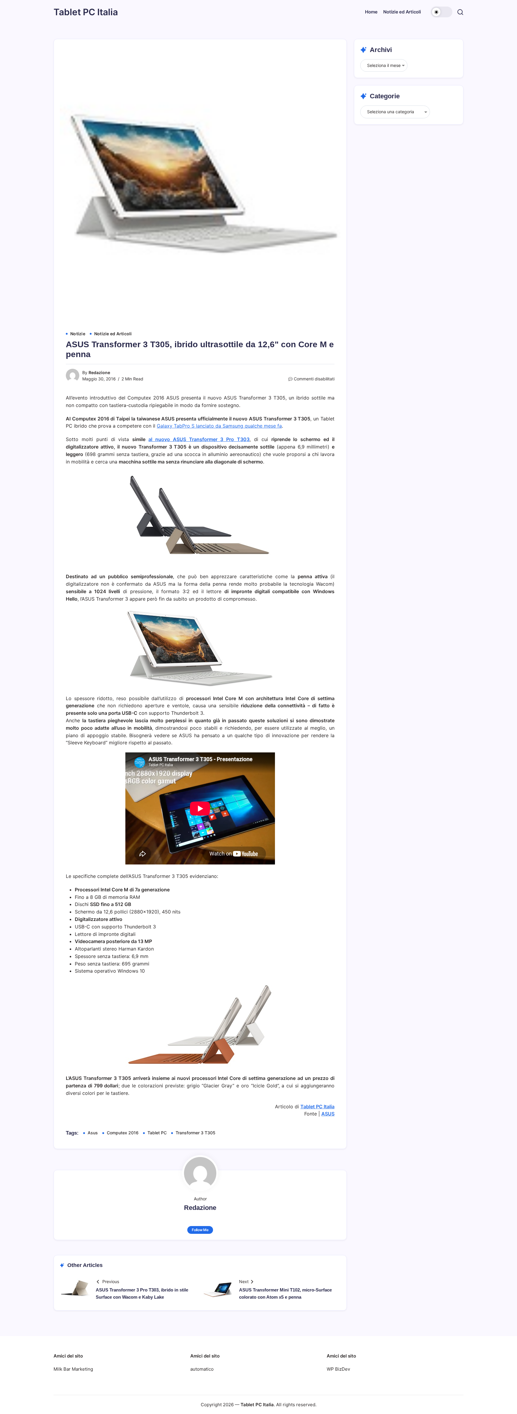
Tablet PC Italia (86, 12)
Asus (93, 1132)
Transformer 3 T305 (195, 1132)
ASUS (327, 1114)
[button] (441, 12)
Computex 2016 (123, 1132)
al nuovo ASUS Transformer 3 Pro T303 (199, 439)
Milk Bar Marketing (73, 1369)
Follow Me (200, 1230)
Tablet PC (157, 1132)
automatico (202, 1369)
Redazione (99, 372)
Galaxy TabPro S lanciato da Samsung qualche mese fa (219, 426)
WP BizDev (338, 1369)
